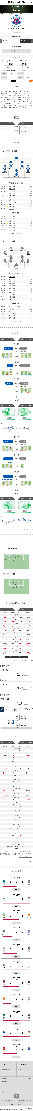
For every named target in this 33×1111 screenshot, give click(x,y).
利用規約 (3, 1100)
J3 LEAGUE (4, 1085)
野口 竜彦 (12, 316)
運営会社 (23, 1100)
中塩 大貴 (12, 193)
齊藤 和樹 (12, 288)
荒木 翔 (11, 204)
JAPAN (19, 1069)
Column (4, 1074)
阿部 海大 (12, 309)
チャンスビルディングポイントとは (23, 660)
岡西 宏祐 (12, 186)
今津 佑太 (12, 219)
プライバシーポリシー (15, 1100)
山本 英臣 (12, 221)
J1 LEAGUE (4, 1078)
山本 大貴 (12, 299)
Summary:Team (22, 1064)
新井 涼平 (12, 198)
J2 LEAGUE (4, 1081)
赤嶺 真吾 (12, 297)
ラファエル (12, 230)
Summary (4, 1088)
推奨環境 (8, 1100)
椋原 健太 (12, 279)
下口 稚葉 (12, 286)
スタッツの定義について (25, 857)
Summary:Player (6, 1069)
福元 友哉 (12, 318)
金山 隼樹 (12, 277)
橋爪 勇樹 (12, 189)
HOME (1, 13)
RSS (31, 80)
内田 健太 (12, 195)
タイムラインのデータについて (24, 529)
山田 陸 (11, 200)
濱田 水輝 (12, 281)
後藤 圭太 (12, 283)
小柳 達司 (12, 191)
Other (3, 1091)
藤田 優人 (12, 223)
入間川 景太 (12, 225)
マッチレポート (16, 51)
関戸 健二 (12, 311)
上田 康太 (12, 292)
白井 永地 (12, 290)
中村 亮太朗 (12, 202)
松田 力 (11, 207)
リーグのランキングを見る (16, 656)
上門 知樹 (12, 295)
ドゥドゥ (11, 209)
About (19, 1074)
